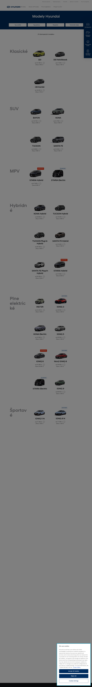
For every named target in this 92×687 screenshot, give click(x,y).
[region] (74, 664)
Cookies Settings (74, 681)
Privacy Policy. (77, 667)
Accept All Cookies (73, 671)
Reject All (73, 676)
